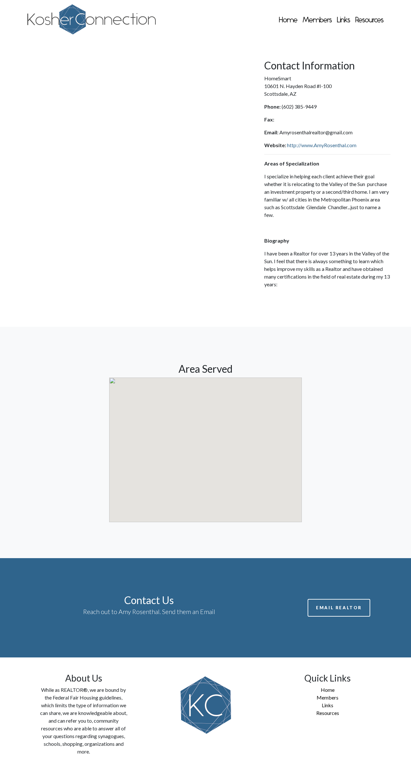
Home (288, 20)
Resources (369, 20)
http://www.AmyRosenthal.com (321, 145)
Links (343, 20)
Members (317, 20)
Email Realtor (339, 607)
